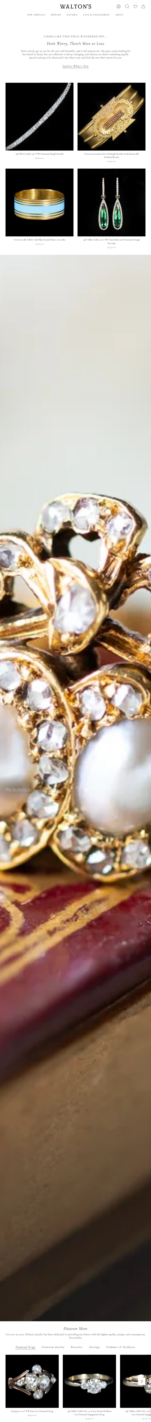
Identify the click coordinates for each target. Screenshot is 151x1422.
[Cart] (143, 6)
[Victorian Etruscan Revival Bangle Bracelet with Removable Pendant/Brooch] (111, 117)
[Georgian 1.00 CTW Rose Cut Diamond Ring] (32, 1381)
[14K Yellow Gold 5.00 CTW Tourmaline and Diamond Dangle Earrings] (111, 202)
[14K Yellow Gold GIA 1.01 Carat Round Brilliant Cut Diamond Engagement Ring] (89, 1381)
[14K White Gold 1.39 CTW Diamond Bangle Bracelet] (39, 117)
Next (141, 1381)
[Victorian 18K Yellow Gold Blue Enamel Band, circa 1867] (39, 202)
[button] (56, 15)
